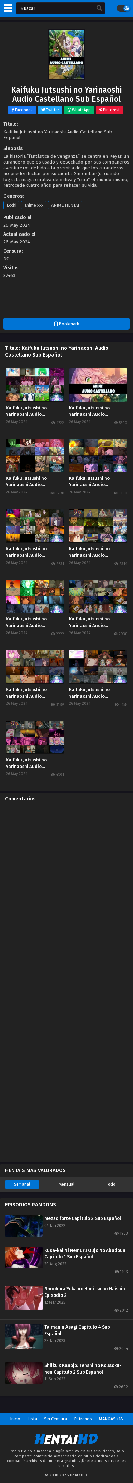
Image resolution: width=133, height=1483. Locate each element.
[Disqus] (66, 896)
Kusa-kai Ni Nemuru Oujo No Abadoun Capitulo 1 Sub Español (84, 1253)
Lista (32, 1418)
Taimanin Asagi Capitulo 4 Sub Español (77, 1330)
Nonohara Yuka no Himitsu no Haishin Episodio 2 (84, 1292)
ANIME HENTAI (65, 205)
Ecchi (11, 205)
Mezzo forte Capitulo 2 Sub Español (82, 1218)
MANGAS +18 (111, 1418)
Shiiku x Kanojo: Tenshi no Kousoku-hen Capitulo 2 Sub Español (82, 1369)
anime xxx (33, 205)
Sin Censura (55, 1418)
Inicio (15, 1418)
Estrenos (83, 1418)
